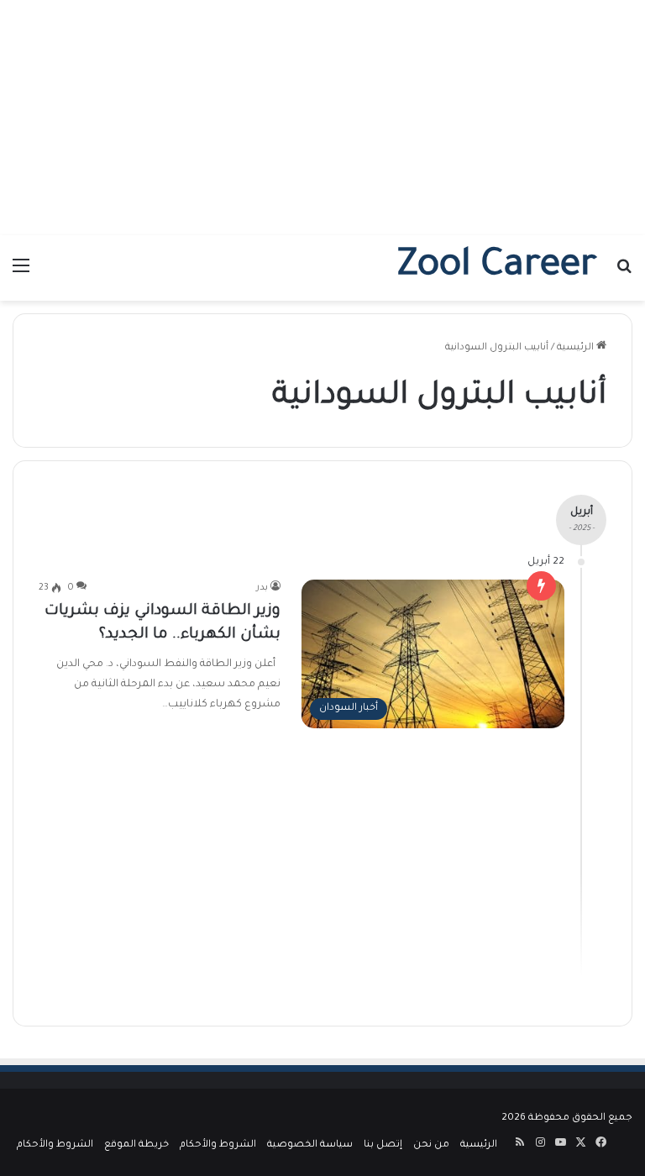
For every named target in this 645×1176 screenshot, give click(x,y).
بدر (262, 588)
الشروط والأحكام (218, 1145)
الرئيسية (576, 348)
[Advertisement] (322, 117)
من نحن (431, 1145)
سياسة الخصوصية (310, 1145)
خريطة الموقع (136, 1145)
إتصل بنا (383, 1145)
